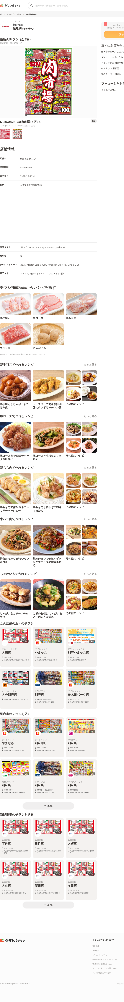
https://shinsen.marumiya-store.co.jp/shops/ (42, 247)
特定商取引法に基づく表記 (102, 964)
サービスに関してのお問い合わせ (104, 968)
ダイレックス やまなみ (112, 57)
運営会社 (95, 946)
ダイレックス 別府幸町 (112, 62)
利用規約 (95, 950)
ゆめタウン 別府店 (110, 68)
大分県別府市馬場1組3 (31, 185)
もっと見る (90, 364)
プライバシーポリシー (100, 955)
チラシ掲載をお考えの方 (101, 973)
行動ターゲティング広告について (104, 959)
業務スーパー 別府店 (111, 74)
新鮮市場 (18, 24)
